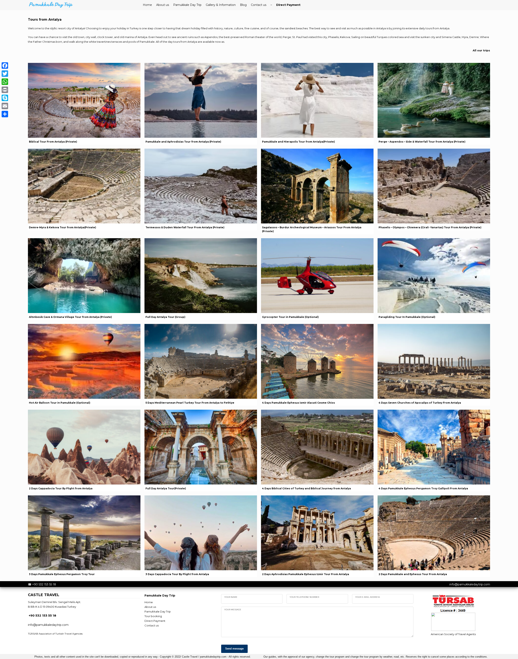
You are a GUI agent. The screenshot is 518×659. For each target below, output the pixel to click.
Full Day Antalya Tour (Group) (165, 316)
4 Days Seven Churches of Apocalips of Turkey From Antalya (420, 402)
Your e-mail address (367, 597)
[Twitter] (5, 74)
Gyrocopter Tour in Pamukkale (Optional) (290, 316)
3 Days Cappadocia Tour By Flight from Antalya (177, 574)
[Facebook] (5, 65)
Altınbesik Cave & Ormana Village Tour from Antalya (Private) (70, 316)
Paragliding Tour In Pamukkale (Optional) (407, 316)
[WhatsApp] (5, 82)
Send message (234, 648)
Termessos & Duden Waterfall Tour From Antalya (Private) (184, 227)
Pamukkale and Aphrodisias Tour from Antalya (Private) (183, 141)
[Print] (5, 90)
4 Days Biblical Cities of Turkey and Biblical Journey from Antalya (306, 488)
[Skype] (5, 98)
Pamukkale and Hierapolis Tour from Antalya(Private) (298, 141)
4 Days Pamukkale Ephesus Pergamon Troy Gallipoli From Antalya (423, 488)
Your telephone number (304, 597)
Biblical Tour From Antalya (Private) (53, 141)
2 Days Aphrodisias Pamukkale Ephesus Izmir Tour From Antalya (305, 574)
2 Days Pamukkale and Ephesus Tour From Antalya (413, 574)
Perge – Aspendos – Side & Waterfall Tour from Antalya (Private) (422, 141)
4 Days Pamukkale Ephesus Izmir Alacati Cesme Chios (298, 402)
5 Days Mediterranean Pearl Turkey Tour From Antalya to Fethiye (189, 402)
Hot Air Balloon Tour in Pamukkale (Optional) (59, 402)
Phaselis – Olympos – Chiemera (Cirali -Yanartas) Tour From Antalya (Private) (430, 227)
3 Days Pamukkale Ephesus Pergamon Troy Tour (62, 574)
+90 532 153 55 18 (44, 584)
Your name (230, 597)
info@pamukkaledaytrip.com (469, 584)
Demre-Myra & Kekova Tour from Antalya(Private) (62, 227)
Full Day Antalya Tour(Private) (165, 488)
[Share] (5, 114)
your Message (232, 609)
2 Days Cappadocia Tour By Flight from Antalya (60, 488)
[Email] (5, 106)
